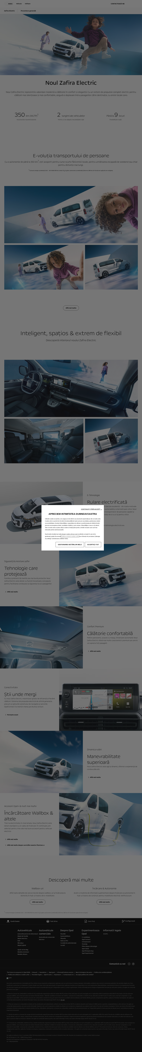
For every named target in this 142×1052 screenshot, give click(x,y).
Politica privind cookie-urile (70, 536)
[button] (91, 509)
